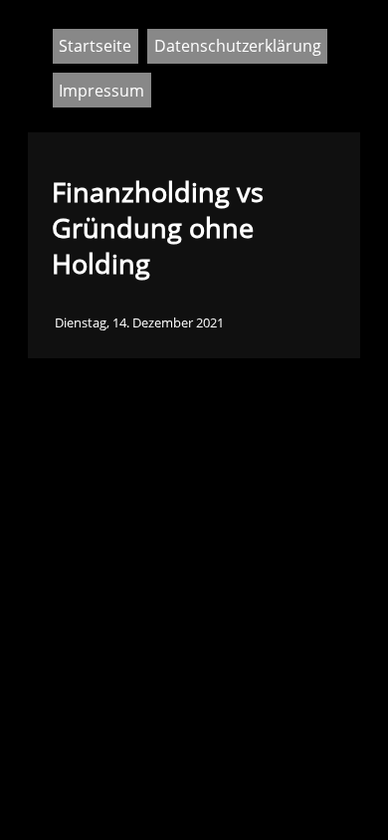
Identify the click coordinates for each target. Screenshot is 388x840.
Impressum (101, 91)
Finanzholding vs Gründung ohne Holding (158, 228)
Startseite (95, 46)
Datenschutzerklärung (237, 46)
